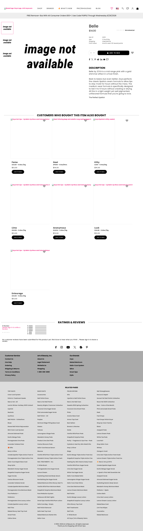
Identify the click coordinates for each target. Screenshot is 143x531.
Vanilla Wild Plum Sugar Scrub (77, 465)
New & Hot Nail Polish (44, 401)
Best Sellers (71, 423)
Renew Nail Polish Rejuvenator (18, 426)
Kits (68, 394)
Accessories (41, 394)
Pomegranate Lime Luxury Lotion (19, 500)
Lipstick (10, 409)
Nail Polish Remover (44, 507)
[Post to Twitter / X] (92, 59)
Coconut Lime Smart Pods (76, 409)
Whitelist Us (41, 365)
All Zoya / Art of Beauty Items (77, 518)
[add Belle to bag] (132, 52)
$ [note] (14, 168)
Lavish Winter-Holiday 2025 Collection (20, 405)
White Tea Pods (102, 437)
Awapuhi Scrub (102, 476)
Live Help (8, 362)
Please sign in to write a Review (11, 328)
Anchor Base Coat (73, 416)
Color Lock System (14, 394)
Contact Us (9, 359)
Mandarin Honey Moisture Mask (108, 486)
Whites (99, 447)
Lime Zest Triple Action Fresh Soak (108, 454)
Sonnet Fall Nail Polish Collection (108, 398)
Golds (69, 430)
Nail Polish (71, 493)
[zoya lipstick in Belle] (7, 28)
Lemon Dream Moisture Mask (77, 490)
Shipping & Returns (12, 369)
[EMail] (104, 59)
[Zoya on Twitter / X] (75, 347)
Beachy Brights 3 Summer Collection (50, 405)
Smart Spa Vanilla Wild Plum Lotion (49, 500)
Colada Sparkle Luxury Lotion (18, 504)
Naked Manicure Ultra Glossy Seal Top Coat (50, 483)
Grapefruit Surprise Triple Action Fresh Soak (79, 458)
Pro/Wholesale (84, 8)
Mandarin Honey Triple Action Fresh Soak (50, 458)
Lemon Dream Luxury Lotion (106, 500)
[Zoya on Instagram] (61, 347)
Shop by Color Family (104, 423)
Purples (40, 419)
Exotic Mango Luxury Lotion (76, 497)
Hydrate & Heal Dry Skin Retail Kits (79, 444)
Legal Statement (43, 362)
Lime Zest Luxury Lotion (105, 497)
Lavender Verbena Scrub (16, 483)
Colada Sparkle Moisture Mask (18, 486)
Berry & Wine (12, 451)
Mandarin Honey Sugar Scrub (18, 469)
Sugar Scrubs (12, 476)
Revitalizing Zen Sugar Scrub (47, 479)
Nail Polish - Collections (16, 419)
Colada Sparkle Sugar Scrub (106, 465)
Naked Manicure (76, 362)
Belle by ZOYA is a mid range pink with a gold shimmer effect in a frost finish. (111, 83)
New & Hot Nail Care (74, 401)
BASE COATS (41, 391)
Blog (98, 8)
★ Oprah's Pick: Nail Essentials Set (108, 472)
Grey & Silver (71, 447)
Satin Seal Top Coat (44, 511)
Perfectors (11, 497)
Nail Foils (70, 511)
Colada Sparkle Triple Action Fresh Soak (20, 454)
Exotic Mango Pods (14, 437)
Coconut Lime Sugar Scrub (46, 409)
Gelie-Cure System (77, 365)
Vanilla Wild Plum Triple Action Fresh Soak (50, 454)
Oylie (72, 375)
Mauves (40, 451)
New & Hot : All (13, 401)
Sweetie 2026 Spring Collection (77, 405)
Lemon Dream (42, 472)
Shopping (41, 369)
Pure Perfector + (13, 493)
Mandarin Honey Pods (45, 437)
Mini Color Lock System (16, 430)
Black (99, 426)
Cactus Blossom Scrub (15, 479)
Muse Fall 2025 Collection (106, 401)
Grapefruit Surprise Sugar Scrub (18, 472)
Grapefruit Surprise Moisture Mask (49, 490)
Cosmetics (100, 511)
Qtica (72, 369)
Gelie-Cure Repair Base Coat (17, 462)
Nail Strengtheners (103, 391)
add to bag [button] (109, 53)
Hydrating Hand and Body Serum (48, 476)
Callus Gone (12, 518)
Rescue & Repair (102, 394)
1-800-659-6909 (43, 372)
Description (97, 68)
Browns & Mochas (73, 426)
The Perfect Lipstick (97, 97)
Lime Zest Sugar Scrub (74, 469)
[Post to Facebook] (89, 59)
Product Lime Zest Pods (45, 440)
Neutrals (11, 412)
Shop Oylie (11, 465)
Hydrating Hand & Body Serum (107, 483)
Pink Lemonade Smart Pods (106, 409)
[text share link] (107, 59)
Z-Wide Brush (42, 465)
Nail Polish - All (42, 416)
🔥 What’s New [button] (65, 8)
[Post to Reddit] (98, 59)
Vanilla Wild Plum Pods (75, 433)
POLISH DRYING (72, 391)
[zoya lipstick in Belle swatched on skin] (7, 55)
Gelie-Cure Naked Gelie (75, 476)
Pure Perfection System (45, 493)
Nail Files (11, 507)
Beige (69, 451)
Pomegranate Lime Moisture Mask (19, 490)
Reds (98, 412)
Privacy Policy (10, 375)
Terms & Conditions (12, 372)
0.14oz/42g (99, 39)
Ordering (8, 365)
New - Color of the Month (105, 405)
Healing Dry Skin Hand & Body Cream (79, 462)
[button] (18, 8)
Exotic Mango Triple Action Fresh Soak (79, 454)
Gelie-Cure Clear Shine (75, 483)
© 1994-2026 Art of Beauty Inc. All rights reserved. (71, 525)
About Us (40, 359)
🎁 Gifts (10, 447)
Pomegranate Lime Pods (16, 440)
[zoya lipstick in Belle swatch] (7, 41)
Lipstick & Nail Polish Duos (76, 398)
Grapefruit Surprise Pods (75, 437)
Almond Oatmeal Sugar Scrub (107, 479)
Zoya (71, 359)
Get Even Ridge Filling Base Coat (48, 423)
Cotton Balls (101, 493)
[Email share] (104, 59)
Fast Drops (100, 416)
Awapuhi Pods (102, 430)
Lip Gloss (11, 416)
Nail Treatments (72, 507)
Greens (39, 426)
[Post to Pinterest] (95, 59)
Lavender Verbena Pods (16, 444)
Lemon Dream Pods (103, 433)
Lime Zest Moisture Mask (75, 486)
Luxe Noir (100, 440)
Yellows (40, 430)
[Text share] (107, 59)
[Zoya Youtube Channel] (68, 347)
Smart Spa (74, 372)
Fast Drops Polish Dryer (105, 419)
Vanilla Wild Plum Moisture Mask (48, 486)
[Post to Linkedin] (101, 59)
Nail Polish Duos (43, 398)
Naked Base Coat (103, 504)
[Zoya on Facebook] (56, 347)
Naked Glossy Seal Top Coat (17, 511)
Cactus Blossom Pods (45, 444)
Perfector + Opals (103, 490)
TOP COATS (11, 391)
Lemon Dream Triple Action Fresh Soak (109, 458)
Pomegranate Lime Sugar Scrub (48, 469)
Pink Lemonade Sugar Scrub (47, 412)
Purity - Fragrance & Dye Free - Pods (79, 440)
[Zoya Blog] (81, 347)
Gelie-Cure (41, 518)
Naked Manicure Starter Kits (47, 514)
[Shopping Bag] (137, 8)
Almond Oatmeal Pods (15, 433)
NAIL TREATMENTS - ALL (45, 462)
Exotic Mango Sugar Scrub (106, 469)
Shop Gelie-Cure (102, 444)
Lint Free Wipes (102, 507)
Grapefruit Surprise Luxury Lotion (78, 500)
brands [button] (50, 8)
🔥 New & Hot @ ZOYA (104, 462)
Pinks (69, 412)
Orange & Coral (102, 451)
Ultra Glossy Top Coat (74, 504)
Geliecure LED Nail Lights (45, 497)
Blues (10, 423)
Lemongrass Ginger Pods (46, 433)
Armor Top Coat (72, 419)
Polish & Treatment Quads (17, 398)
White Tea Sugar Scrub (75, 472)
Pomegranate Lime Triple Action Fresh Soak (20, 458)
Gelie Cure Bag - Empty (45, 504)
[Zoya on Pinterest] (86, 347)
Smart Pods (12, 514)
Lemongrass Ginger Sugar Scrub (78, 479)
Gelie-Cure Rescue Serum (46, 447)
